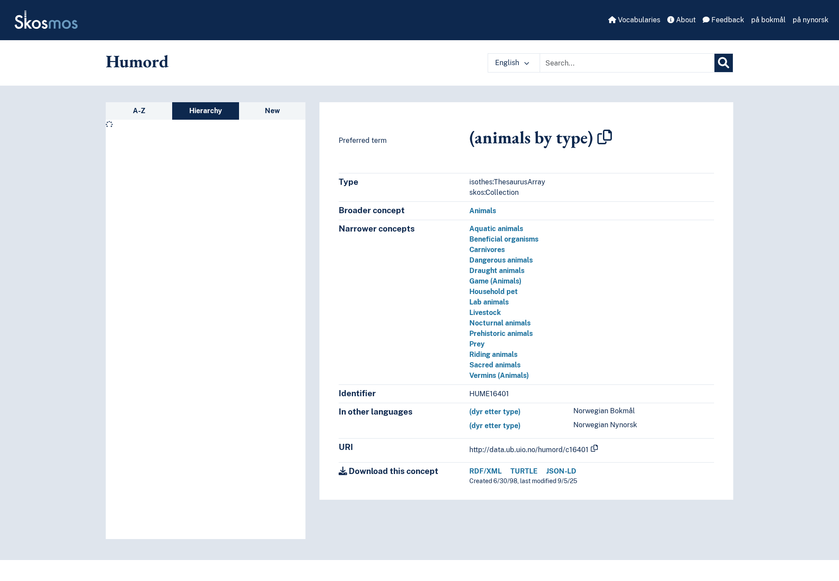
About (685, 20)
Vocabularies (638, 20)
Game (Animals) (495, 281)
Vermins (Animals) (499, 375)
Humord (137, 61)
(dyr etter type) (494, 412)
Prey (477, 344)
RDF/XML (485, 471)
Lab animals (489, 302)
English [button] (508, 63)
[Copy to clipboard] (604, 137)
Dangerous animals (501, 260)
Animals (482, 211)
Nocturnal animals (499, 323)
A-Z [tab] (139, 111)
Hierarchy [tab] (205, 111)
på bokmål (768, 20)
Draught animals (496, 270)
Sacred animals (494, 365)
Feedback (727, 20)
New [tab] (272, 111)
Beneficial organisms (503, 239)
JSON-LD (561, 471)
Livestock (485, 312)
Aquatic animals (496, 229)
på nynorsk (811, 20)
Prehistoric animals (501, 333)
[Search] (723, 63)
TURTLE (523, 471)
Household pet (493, 291)
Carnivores (487, 250)
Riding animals (493, 354)
